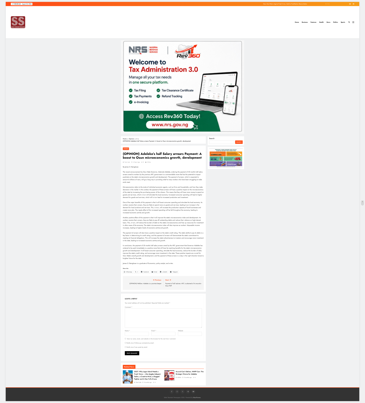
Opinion (125, 149)
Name (127, 331)
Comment (128, 307)
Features (313, 22)
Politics (335, 22)
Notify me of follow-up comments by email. (140, 343)
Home (297, 22)
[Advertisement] (162, 22)
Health (321, 22)
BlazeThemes (197, 397)
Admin (179, 377)
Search (211, 138)
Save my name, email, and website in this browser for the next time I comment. (151, 339)
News (328, 22)
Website (180, 331)
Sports (343, 22)
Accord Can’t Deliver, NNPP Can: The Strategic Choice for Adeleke (190, 372)
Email (153, 331)
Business (305, 22)
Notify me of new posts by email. (137, 347)
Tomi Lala (127, 162)
